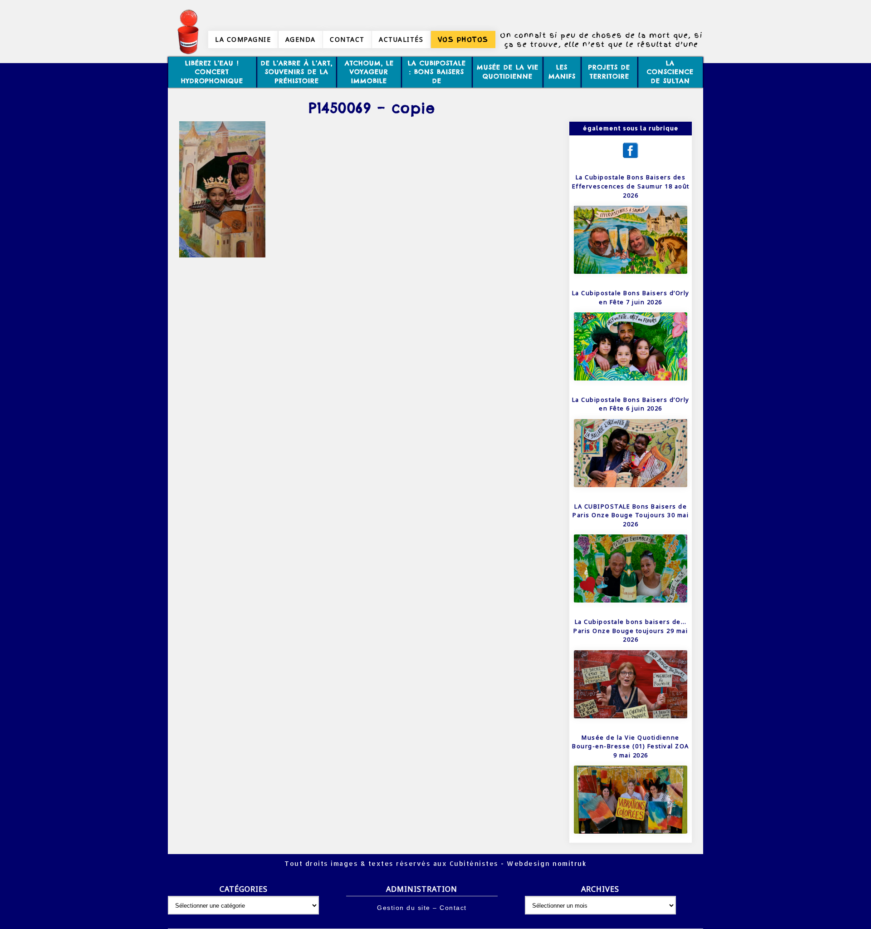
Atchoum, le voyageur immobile (369, 72)
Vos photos (463, 39)
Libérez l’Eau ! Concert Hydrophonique (212, 72)
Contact (347, 39)
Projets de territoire (609, 71)
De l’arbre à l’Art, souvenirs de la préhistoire (297, 72)
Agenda (300, 39)
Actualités (401, 39)
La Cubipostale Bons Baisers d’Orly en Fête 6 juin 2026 (631, 404)
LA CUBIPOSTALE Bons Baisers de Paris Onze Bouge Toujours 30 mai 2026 (631, 515)
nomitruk (568, 863)
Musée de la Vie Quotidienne (507, 71)
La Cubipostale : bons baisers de (437, 72)
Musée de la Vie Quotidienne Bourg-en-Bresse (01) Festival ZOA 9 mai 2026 (630, 746)
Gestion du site (404, 907)
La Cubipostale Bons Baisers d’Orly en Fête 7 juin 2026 (631, 297)
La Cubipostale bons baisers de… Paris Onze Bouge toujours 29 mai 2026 (630, 630)
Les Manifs (562, 71)
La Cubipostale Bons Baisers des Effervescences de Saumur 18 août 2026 (631, 186)
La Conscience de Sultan (670, 72)
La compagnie (243, 39)
